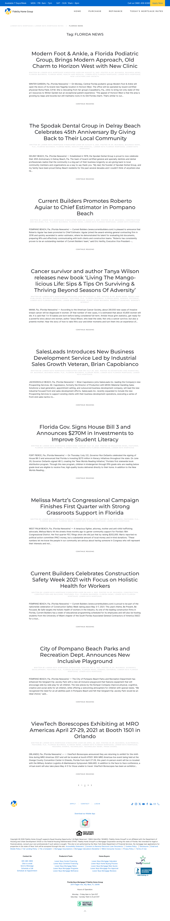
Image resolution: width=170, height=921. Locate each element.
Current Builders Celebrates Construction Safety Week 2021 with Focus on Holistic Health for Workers (85, 579)
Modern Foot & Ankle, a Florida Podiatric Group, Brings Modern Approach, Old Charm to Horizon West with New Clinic (85, 59)
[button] (85, 911)
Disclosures (144, 846)
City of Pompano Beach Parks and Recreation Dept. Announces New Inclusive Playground (85, 654)
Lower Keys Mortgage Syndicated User (61, 72)
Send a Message (27, 866)
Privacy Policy (128, 849)
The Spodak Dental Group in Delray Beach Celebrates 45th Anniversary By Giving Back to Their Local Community (85, 131)
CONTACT (85, 804)
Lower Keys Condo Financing (66, 861)
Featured (74, 298)
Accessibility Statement (75, 846)
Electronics (132, 743)
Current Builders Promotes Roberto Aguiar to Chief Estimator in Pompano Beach (85, 207)
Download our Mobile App (85, 814)
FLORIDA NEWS (55, 74)
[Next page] (91, 785)
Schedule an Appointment (27, 871)
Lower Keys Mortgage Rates (66, 866)
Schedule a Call (27, 868)
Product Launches (120, 300)
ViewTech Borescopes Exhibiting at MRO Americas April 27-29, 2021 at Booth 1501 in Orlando (85, 730)
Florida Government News (49, 448)
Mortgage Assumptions (63, 849)
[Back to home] (19, 11)
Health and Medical (73, 74)
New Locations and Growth (84, 76)
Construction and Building (49, 594)
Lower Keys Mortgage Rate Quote (104, 866)
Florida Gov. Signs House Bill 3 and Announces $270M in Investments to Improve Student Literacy (85, 433)
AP (112, 72)
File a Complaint (46, 849)
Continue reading (85, 104)
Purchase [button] (94, 11)
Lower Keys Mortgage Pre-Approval (104, 868)
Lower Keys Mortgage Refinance (65, 871)
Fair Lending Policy (30, 849)
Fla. (34, 147)
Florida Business (38, 74)
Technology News (93, 746)
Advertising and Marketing (125, 371)
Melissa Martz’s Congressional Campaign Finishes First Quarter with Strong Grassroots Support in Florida (85, 506)
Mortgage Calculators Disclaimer (87, 849)
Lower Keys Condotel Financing (66, 863)
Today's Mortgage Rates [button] (146, 11)
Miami (89, 300)
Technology (77, 746)
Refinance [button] (116, 11)
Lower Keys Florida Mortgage (101, 74)
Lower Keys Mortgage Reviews (104, 871)
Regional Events (60, 746)
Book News (121, 296)
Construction (131, 592)
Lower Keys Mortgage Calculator (104, 861)
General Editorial (129, 298)
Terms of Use (141, 849)
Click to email (27, 863)
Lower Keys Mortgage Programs (65, 868)
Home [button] (77, 11)
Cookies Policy (131, 846)
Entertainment (60, 298)
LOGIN (97, 804)
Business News (132, 72)
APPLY (73, 804)
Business (119, 72)
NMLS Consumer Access (111, 849)
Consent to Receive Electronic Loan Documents (104, 846)
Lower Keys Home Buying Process (104, 863)
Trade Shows (110, 746)
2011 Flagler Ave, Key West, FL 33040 (85, 884)
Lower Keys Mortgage (129, 74)
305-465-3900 (27, 861)
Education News (119, 446)
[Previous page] (78, 785)
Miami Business (101, 300)
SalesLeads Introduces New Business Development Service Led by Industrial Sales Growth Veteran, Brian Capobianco (85, 357)
